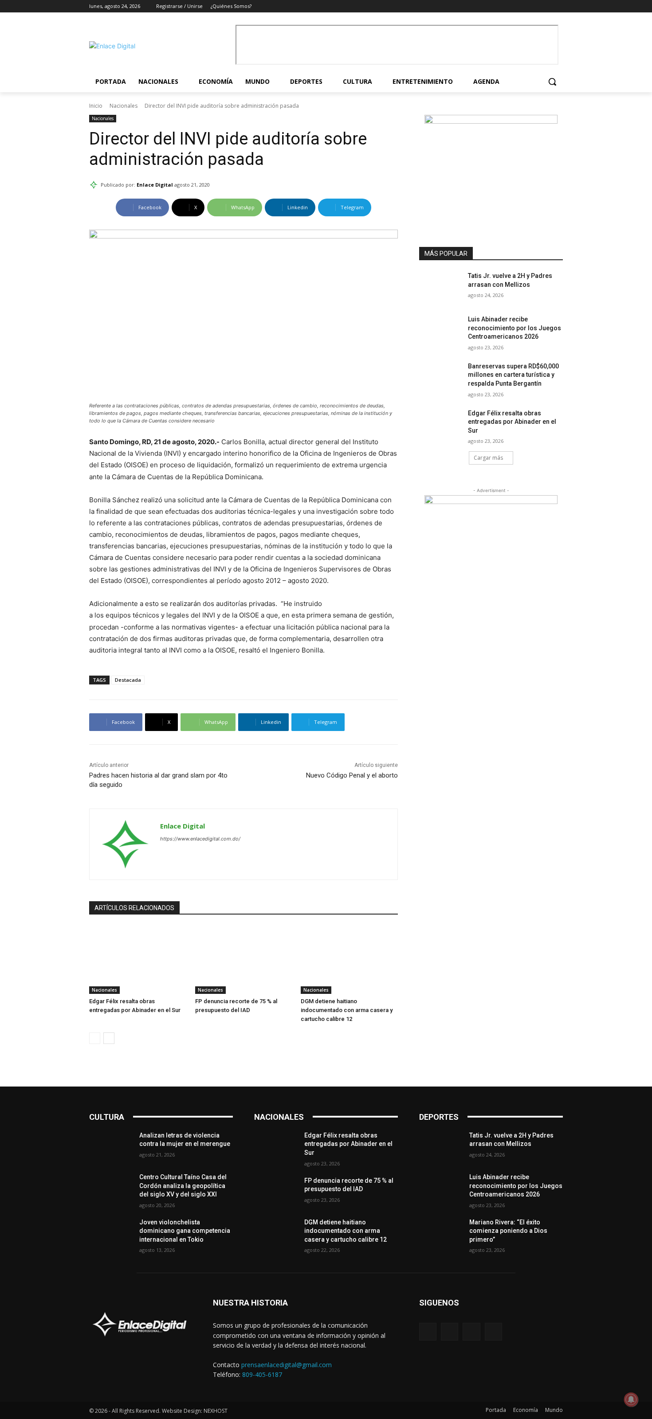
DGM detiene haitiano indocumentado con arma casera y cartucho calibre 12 (347, 1010)
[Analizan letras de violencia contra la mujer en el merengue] (110, 1146)
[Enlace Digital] (160, 46)
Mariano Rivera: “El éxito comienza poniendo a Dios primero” (508, 1231)
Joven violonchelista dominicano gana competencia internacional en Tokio (184, 1231)
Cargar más (488, 457)
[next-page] (108, 1038)
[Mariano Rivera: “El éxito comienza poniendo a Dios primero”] (440, 1233)
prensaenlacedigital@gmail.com (286, 1364)
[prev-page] (94, 1038)
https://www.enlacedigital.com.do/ (200, 839)
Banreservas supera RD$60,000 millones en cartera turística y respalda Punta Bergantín (513, 375)
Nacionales (123, 105)
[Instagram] (533, 6)
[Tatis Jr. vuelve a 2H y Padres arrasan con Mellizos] (440, 287)
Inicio (95, 105)
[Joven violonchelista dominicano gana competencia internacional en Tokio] (110, 1233)
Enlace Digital (155, 184)
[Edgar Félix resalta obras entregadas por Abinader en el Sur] (137, 960)
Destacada (128, 679)
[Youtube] (558, 6)
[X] (545, 6)
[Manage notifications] (631, 1399)
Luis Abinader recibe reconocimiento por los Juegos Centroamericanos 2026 (514, 328)
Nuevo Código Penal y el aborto (352, 775)
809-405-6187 (262, 1374)
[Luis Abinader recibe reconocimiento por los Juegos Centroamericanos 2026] (440, 330)
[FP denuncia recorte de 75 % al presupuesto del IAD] (243, 960)
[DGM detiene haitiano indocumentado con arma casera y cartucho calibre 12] (349, 960)
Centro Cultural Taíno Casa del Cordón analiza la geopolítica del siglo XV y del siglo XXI (183, 1185)
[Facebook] (521, 6)
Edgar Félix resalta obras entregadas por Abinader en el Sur (512, 422)
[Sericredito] (491, 121)
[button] (552, 81)
